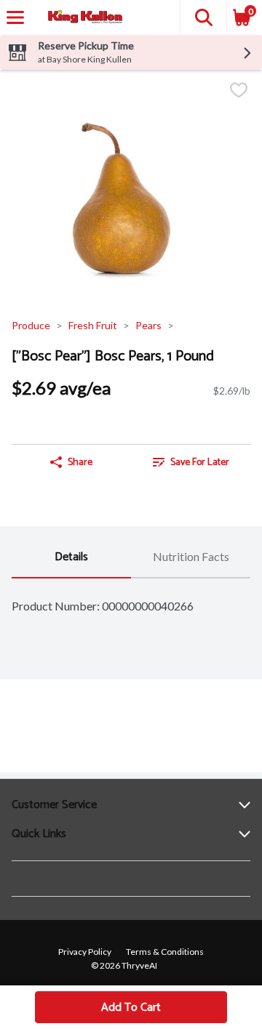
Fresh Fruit (92, 325)
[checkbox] (238, 91)
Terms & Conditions (165, 951)
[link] (190, 462)
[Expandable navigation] (15, 17)
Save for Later (199, 462)
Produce (31, 325)
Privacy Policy (84, 951)
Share (80, 462)
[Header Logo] (82, 18)
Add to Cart (131, 1007)
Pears (148, 325)
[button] (203, 17)
